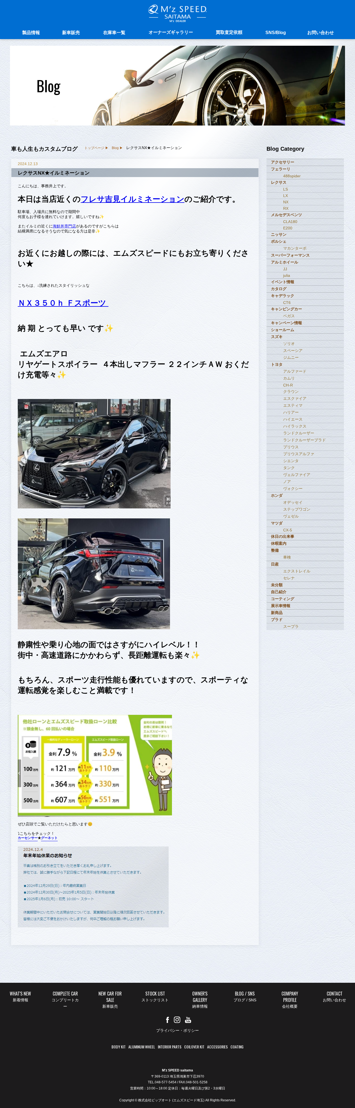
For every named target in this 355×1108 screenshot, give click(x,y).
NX (285, 202)
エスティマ (293, 405)
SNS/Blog (275, 32)
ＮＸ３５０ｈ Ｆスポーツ (63, 303)
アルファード (294, 371)
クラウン (291, 391)
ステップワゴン (296, 509)
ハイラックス (294, 426)
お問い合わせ (320, 32)
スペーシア (293, 350)
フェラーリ (280, 169)
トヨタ (277, 364)
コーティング (282, 599)
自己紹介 (278, 592)
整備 (275, 550)
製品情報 (31, 32)
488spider (292, 176)
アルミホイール (284, 262)
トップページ (94, 148)
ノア (287, 481)
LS (285, 189)
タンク (289, 467)
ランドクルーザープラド (304, 440)
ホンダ (277, 495)
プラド (277, 619)
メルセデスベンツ (286, 215)
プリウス (291, 447)
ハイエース (293, 419)
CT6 (287, 302)
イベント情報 (282, 282)
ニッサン (278, 234)
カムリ (289, 378)
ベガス (289, 316)
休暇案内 (278, 543)
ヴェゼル (291, 516)
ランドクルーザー (298, 433)
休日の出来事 (282, 536)
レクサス (278, 182)
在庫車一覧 (114, 32)
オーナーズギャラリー (171, 32)
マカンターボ (294, 248)
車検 (287, 557)
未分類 (277, 585)
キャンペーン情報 (286, 323)
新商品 (277, 612)
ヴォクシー (293, 488)
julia (286, 275)
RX (285, 208)
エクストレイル (296, 571)
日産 (275, 564)
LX (285, 195)
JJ (285, 269)
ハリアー (291, 412)
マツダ (277, 523)
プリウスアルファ (298, 454)
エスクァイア (294, 398)
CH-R (288, 385)
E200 (287, 228)
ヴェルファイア (296, 474)
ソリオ (289, 343)
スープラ (291, 626)
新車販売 (71, 32)
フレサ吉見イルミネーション (132, 199)
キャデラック (282, 295)
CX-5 (287, 530)
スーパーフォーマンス (290, 255)
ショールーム (282, 329)
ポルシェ (278, 241)
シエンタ (291, 461)
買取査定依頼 (229, 32)
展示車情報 (280, 605)
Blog (115, 148)
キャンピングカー (286, 309)
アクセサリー (282, 162)
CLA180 (290, 221)
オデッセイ (293, 502)
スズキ (277, 336)
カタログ (278, 288)
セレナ (289, 578)
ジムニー (291, 357)
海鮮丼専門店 (64, 226)
